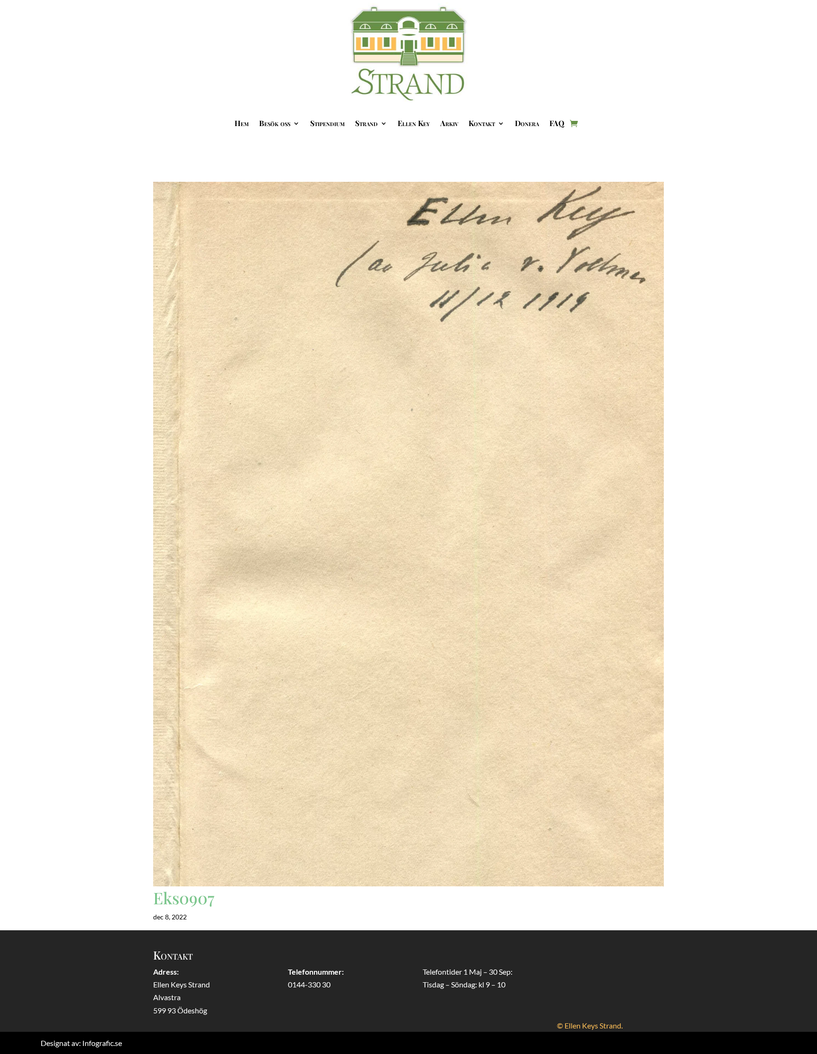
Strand (366, 123)
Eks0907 (183, 898)
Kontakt (482, 123)
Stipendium (327, 123)
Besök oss (274, 123)
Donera (527, 123)
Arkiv (449, 123)
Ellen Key (414, 123)
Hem (242, 123)
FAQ (557, 123)
